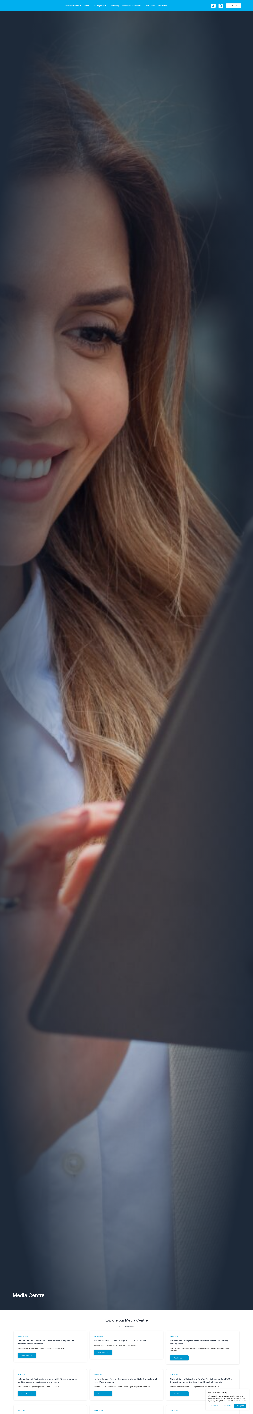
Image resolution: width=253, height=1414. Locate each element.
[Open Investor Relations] (80, 5)
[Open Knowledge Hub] (106, 5)
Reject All (227, 1406)
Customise (214, 1406)
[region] (227, 1399)
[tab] (120, 1326)
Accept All (240, 1406)
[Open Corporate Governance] (141, 5)
